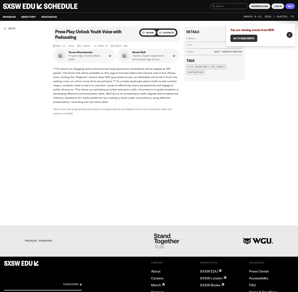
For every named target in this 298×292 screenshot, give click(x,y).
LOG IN (278, 6)
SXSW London (211, 278)
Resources (49, 16)
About (156, 271)
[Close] (289, 35)
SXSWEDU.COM (259, 6)
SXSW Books (210, 285)
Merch (156, 285)
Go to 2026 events (243, 38)
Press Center (259, 271)
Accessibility (258, 278)
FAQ (252, 285)
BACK (10, 28)
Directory (28, 16)
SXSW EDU (209, 271)
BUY (290, 6)
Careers (157, 278)
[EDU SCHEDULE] (40, 6)
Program (9, 16)
